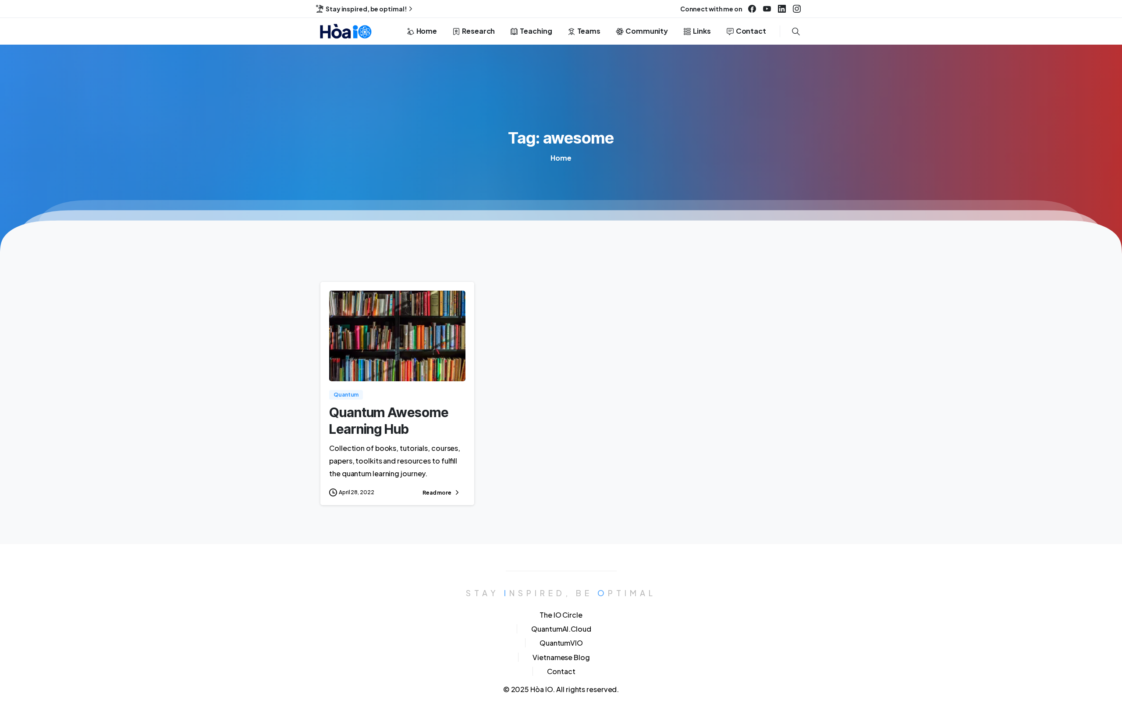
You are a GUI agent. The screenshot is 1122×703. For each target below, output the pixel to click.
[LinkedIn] (781, 9)
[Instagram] (796, 9)
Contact (561, 671)
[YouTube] (767, 9)
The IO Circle (561, 614)
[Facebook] (752, 9)
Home (561, 157)
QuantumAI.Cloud (561, 628)
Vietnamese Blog (561, 657)
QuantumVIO (561, 642)
